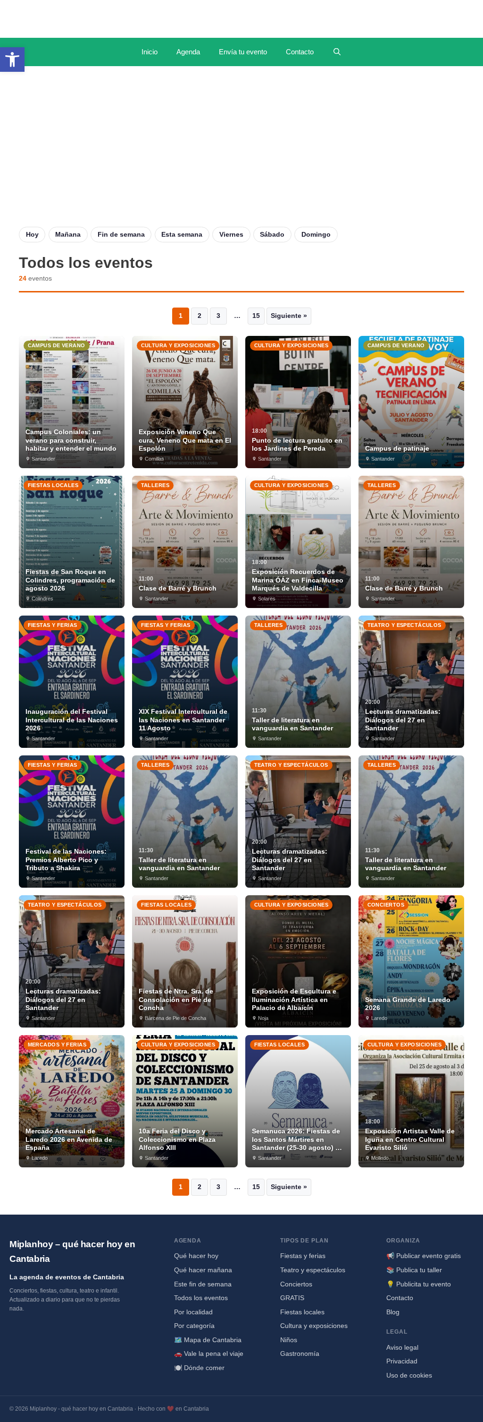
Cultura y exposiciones (314, 1325)
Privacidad (401, 1361)
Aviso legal (402, 1347)
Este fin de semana (203, 1284)
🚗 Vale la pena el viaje (208, 1353)
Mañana (68, 234)
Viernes (231, 234)
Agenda (188, 52)
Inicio (150, 52)
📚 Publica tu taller (414, 1270)
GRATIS (292, 1298)
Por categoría (194, 1325)
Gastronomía (299, 1353)
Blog (393, 1312)
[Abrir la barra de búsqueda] (337, 52)
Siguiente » (289, 315)
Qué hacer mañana (203, 1270)
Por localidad (193, 1312)
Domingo (316, 234)
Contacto (300, 52)
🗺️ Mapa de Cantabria (208, 1340)
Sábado (272, 234)
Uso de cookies (409, 1375)
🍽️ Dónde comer (199, 1367)
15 (256, 315)
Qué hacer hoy (196, 1255)
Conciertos (296, 1284)
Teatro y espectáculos (312, 1270)
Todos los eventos (201, 1298)
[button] (12, 59)
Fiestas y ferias (302, 1255)
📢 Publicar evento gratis (423, 1255)
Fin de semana (121, 234)
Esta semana (181, 234)
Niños (288, 1340)
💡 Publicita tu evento (418, 1284)
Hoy (32, 234)
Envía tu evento (243, 52)
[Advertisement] (241, 156)
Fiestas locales (302, 1312)
